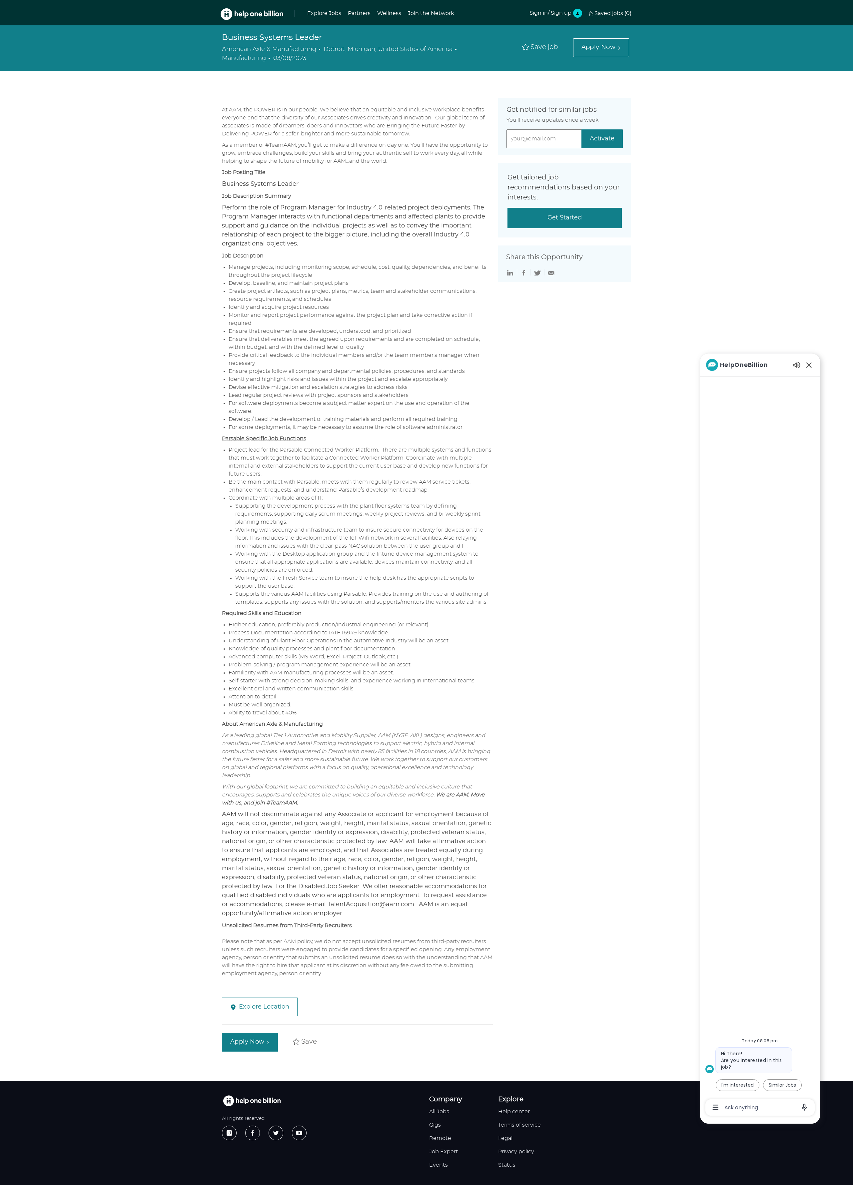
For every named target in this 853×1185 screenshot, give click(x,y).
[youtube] (299, 1133)
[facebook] (252, 1133)
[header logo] (252, 14)
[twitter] (276, 1133)
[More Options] (715, 1107)
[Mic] (804, 1107)
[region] (760, 736)
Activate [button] (602, 139)
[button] (601, 47)
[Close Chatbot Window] (809, 365)
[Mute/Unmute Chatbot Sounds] (797, 365)
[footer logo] (252, 1100)
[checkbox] (540, 47)
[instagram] (229, 1133)
